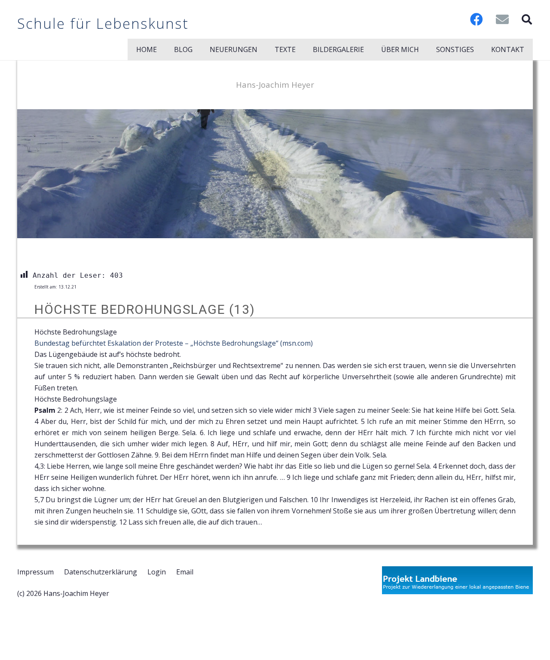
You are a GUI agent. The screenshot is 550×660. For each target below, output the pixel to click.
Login (156, 572)
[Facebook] (476, 19)
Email (184, 572)
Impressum (35, 572)
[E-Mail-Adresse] (502, 19)
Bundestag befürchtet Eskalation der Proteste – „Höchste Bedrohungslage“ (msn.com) (173, 343)
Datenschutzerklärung (100, 572)
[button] (526, 19)
